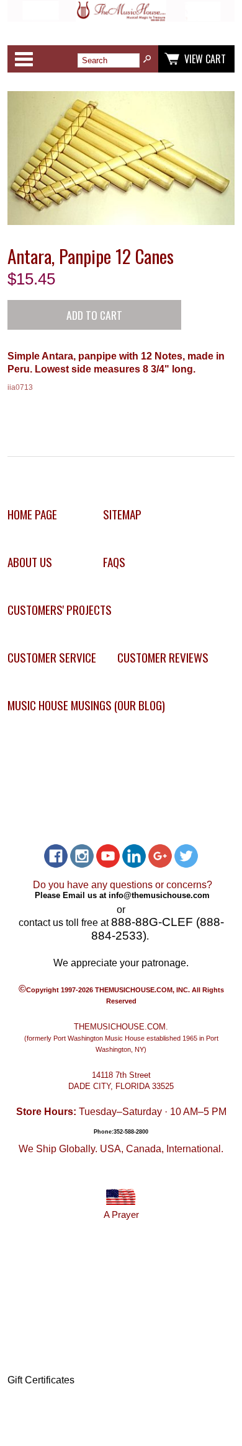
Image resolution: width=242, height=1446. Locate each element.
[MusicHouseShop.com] (121, 18)
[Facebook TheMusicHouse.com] (55, 856)
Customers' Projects (59, 610)
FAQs (114, 562)
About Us (29, 562)
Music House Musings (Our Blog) (86, 705)
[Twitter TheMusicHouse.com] (186, 856)
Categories (23, 59)
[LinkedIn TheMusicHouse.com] (134, 856)
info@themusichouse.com (159, 895)
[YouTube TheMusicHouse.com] (108, 856)
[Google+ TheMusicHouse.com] (160, 856)
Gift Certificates (40, 1380)
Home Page (32, 514)
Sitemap (122, 514)
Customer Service (51, 657)
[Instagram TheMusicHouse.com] (81, 856)
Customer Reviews (162, 657)
